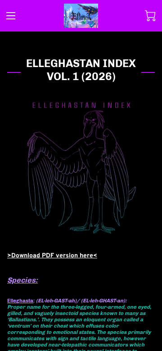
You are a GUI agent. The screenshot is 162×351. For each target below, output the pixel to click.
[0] (150, 15)
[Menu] (10, 15)
